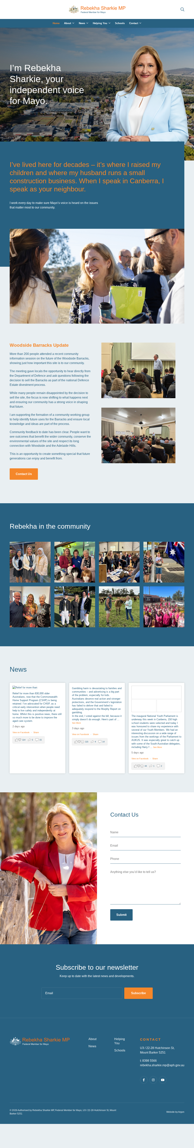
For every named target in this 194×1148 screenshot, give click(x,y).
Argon (181, 1112)
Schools (119, 1050)
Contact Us (24, 474)
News (92, 1046)
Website (170, 1112)
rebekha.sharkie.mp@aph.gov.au (162, 1065)
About (92, 1039)
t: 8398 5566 (148, 1060)
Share (36, 732)
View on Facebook (21, 732)
